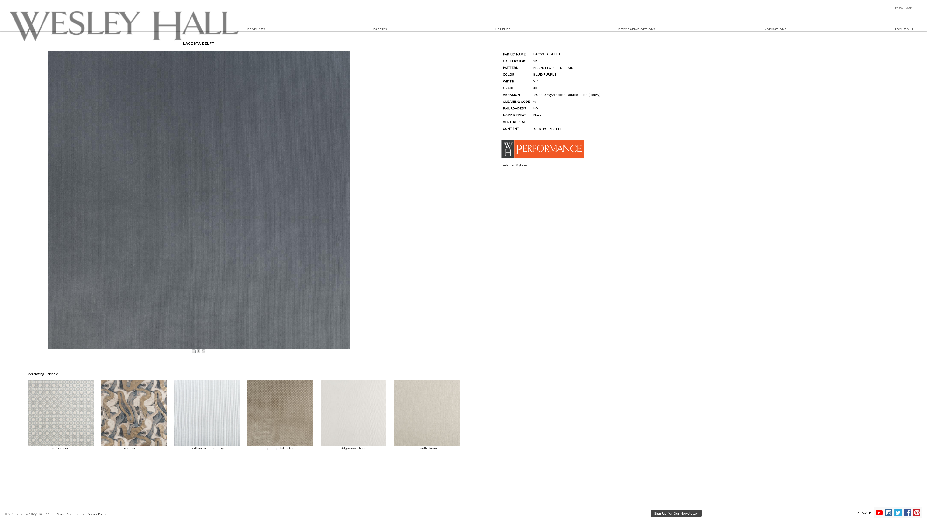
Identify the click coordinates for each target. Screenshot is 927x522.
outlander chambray (207, 448)
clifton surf (61, 448)
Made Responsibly (70, 514)
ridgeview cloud (353, 448)
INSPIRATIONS (775, 29)
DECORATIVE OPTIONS (636, 29)
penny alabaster (280, 448)
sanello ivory (427, 448)
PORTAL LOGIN (904, 8)
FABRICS (380, 29)
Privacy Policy (97, 514)
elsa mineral (134, 448)
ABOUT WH (903, 29)
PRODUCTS (256, 29)
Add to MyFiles (515, 165)
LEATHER (503, 29)
